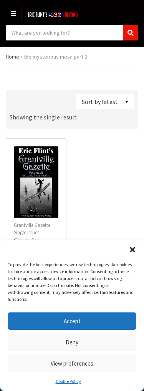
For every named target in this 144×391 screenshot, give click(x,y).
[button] (132, 249)
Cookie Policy (68, 381)
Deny (72, 342)
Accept (72, 321)
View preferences (72, 363)
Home (12, 56)
